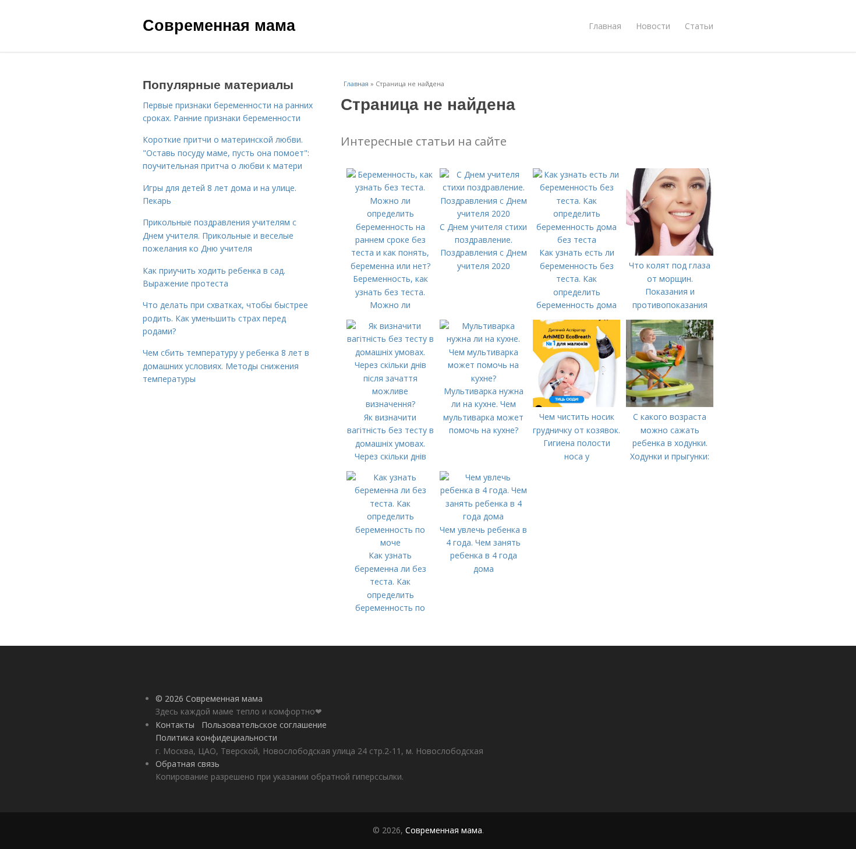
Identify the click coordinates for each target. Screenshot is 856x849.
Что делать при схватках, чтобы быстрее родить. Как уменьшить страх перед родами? (225, 318)
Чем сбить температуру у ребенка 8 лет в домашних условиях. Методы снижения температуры (226, 365)
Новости (653, 25)
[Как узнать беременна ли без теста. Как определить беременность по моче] (390, 542)
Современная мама (219, 24)
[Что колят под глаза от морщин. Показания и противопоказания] (669, 252)
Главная (605, 25)
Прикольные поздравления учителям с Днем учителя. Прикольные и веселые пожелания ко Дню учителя (219, 235)
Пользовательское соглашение (264, 724)
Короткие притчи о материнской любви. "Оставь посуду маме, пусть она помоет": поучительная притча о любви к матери (226, 152)
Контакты (174, 724)
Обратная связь (187, 763)
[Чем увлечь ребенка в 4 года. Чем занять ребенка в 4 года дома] (483, 516)
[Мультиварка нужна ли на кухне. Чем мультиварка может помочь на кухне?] (483, 378)
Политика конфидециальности (216, 737)
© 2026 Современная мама (209, 698)
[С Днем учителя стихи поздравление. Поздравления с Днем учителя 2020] (483, 213)
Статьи (699, 25)
